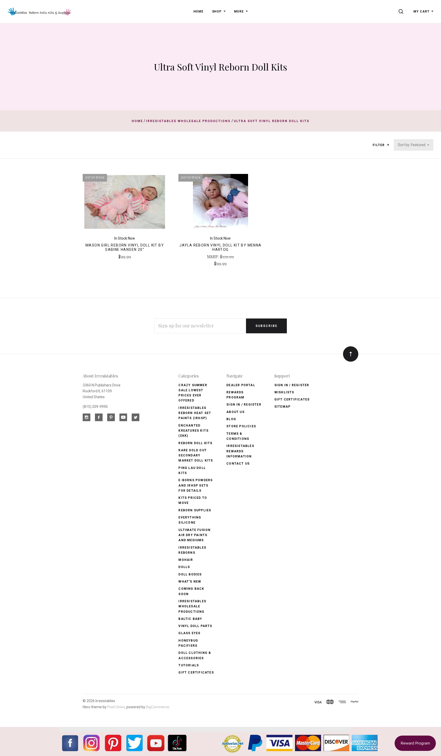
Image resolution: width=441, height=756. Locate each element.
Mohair (185, 560)
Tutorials (188, 665)
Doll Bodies (190, 574)
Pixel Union (116, 707)
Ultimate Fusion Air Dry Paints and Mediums (194, 535)
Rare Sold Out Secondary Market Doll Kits (195, 455)
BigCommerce (157, 707)
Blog (231, 419)
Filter (379, 145)
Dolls (184, 567)
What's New (189, 581)
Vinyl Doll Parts (195, 626)
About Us (235, 412)
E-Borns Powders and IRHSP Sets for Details (195, 485)
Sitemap (282, 406)
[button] (388, 144)
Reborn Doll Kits (195, 443)
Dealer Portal (240, 385)
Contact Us (238, 463)
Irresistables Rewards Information (240, 451)
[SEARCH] (402, 11)
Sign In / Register (243, 404)
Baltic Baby (190, 619)
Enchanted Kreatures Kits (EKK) (193, 431)
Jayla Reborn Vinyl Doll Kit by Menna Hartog (220, 247)
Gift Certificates (196, 672)
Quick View (124, 204)
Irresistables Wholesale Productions (192, 606)
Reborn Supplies (194, 510)
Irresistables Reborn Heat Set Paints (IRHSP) (194, 413)
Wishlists (284, 392)
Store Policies (241, 426)
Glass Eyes (189, 633)
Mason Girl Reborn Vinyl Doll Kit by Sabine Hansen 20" (124, 247)
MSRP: (213, 256)
